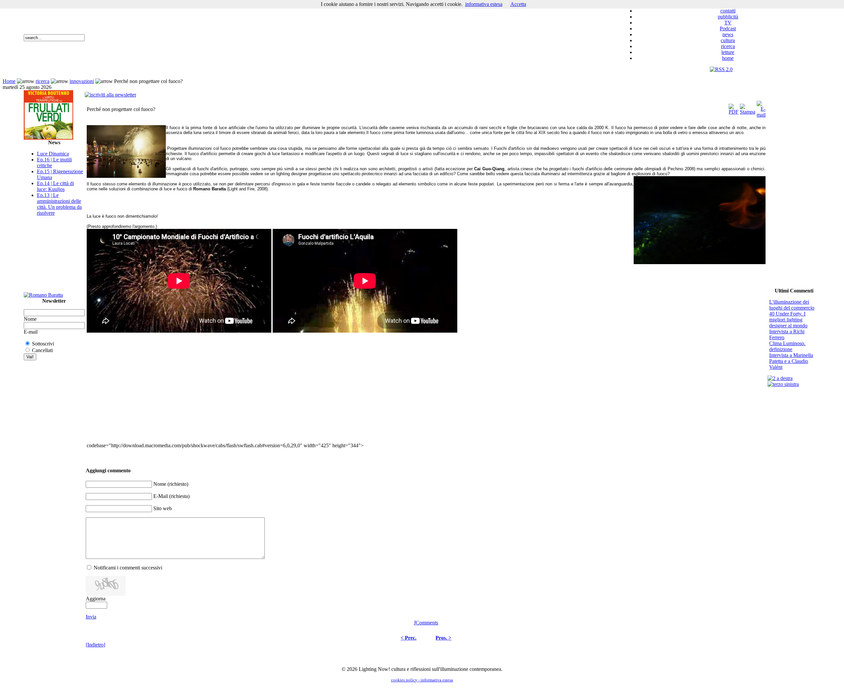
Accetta (518, 4)
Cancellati (42, 350)
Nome (30, 319)
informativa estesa (483, 4)
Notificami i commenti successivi (128, 567)
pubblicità (728, 16)
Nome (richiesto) (170, 484)
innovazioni (82, 81)
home (728, 58)
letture (727, 52)
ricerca (728, 46)
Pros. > (443, 638)
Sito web (162, 508)
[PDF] (733, 107)
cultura (728, 40)
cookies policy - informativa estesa (422, 679)
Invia (91, 616)
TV (728, 22)
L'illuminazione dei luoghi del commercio (791, 305)
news (727, 34)
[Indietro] (95, 644)
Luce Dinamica (53, 153)
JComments (426, 622)
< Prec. (408, 638)
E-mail (31, 332)
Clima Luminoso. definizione (787, 346)
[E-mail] (761, 107)
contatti (728, 11)
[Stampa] (747, 107)
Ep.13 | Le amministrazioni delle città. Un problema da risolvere (59, 204)
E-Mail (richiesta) (171, 496)
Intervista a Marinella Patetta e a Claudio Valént (791, 361)
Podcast (728, 28)
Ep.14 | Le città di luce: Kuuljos (55, 186)
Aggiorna (96, 598)
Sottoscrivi (43, 343)
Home (9, 81)
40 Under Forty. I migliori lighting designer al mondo (788, 319)
